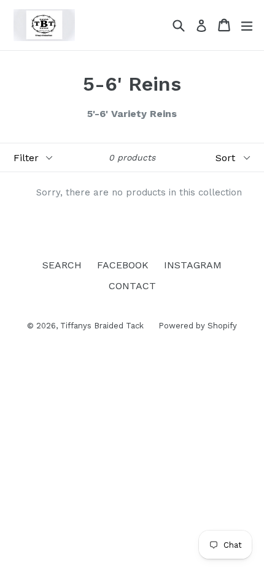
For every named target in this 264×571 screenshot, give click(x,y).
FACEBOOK (123, 265)
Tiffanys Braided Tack (103, 325)
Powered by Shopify (197, 325)
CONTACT (132, 286)
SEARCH (62, 265)
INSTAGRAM (193, 265)
